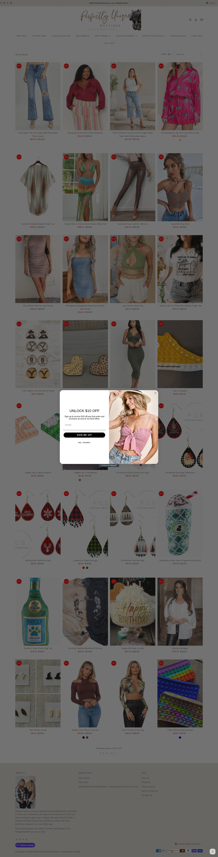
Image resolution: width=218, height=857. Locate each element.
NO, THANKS (84, 443)
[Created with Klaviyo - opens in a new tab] (109, 465)
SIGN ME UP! (84, 435)
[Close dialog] (155, 392)
